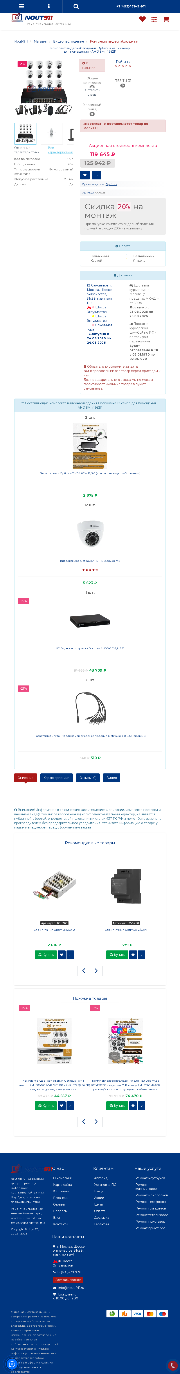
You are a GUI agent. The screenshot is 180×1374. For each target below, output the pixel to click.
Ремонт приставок (150, 1222)
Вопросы (60, 1211)
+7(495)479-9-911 (131, 6)
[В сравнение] (96, 175)
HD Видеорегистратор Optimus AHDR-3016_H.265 (90, 648)
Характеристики (56, 778)
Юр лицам (61, 1191)
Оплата (100, 1211)
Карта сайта (62, 1185)
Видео (111, 778)
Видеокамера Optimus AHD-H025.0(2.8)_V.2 (90, 560)
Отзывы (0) (87, 778)
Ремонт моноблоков (151, 1195)
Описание (26, 778)
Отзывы (59, 1204)
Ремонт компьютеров (146, 1187)
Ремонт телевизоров (152, 1215)
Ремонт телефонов (150, 1202)
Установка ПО (105, 1185)
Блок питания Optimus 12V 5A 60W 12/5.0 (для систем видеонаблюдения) (90, 473)
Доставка (101, 1218)
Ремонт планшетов (150, 1208)
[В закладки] (85, 175)
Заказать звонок (68, 1280)
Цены (98, 1204)
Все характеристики (60, 150)
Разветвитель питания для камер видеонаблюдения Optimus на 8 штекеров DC (90, 735)
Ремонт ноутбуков (150, 1178)
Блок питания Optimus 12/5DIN (126, 929)
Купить (48, 955)
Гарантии (101, 1224)
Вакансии (60, 1198)
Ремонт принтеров (150, 1228)
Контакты (60, 1224)
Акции (99, 1198)
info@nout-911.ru (71, 1288)
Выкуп (99, 1191)
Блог (57, 1218)
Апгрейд (101, 1178)
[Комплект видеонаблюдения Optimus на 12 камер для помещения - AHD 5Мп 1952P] (25, 134)
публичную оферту (24, 1362)
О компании (62, 1178)
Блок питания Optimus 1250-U (54, 929)
